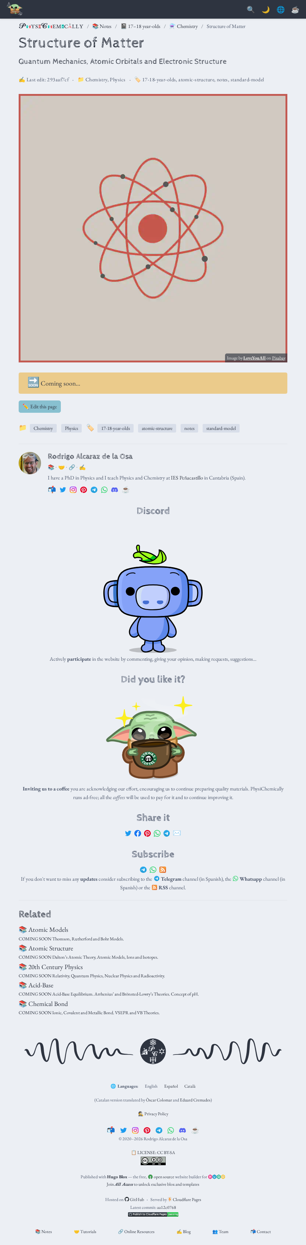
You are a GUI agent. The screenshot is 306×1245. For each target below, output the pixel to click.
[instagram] (135, 1130)
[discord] (182, 1130)
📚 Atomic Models (43, 929)
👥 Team (220, 1232)
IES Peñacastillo (187, 477)
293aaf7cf (58, 79)
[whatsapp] (171, 1130)
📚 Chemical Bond (43, 1003)
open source (163, 1177)
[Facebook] (137, 832)
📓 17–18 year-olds (140, 26)
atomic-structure (196, 79)
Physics (117, 79)
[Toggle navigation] (15, 10)
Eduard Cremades (195, 1100)
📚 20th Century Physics (51, 966)
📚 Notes (102, 26)
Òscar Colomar (159, 1100)
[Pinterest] (147, 832)
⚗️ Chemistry (183, 26)
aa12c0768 (166, 1207)
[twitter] (123, 1130)
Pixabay (278, 358)
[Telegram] (166, 832)
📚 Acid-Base (36, 985)
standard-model (247, 79)
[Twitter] (128, 832)
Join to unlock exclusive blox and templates (153, 1184)
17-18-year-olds (159, 79)
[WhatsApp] (157, 832)
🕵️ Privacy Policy (153, 1114)
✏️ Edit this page (39, 406)
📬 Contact (260, 1232)
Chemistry (96, 79)
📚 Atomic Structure (46, 948)
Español (171, 1086)
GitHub (136, 1199)
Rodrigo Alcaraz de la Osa (90, 456)
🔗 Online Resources (136, 1232)
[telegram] (159, 1130)
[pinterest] (147, 1130)
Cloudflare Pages (186, 1199)
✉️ (177, 833)
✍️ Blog (184, 1232)
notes (222, 79)
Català (190, 1086)
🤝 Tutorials (85, 1232)
